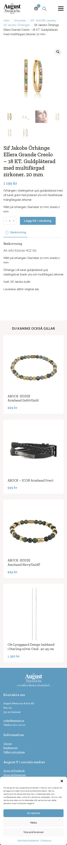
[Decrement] (6, 220)
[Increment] (13, 220)
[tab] (15, 232)
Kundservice (10, 747)
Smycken (20, 20)
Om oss (7, 743)
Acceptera (33, 813)
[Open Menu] (61, 8)
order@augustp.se (13, 720)
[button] (62, 781)
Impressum (46, 840)
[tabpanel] (33, 274)
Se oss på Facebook (14, 770)
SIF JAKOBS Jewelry (43, 20)
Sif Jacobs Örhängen (16, 25)
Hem (6, 20)
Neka (33, 822)
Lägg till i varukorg (37, 220)
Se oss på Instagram (14, 775)
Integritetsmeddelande (28, 840)
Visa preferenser (33, 832)
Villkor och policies (14, 752)
